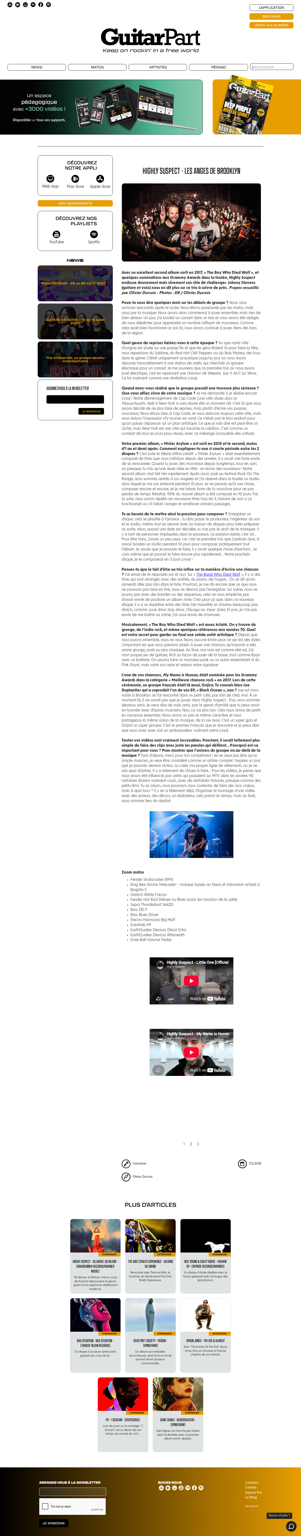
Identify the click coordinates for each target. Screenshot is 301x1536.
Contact (250, 1487)
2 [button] (191, 1144)
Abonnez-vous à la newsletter (67, 388)
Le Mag (251, 1497)
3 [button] (198, 1144)
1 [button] (184, 1144)
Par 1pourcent (251, 1506)
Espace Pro (253, 1492)
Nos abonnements (75, 203)
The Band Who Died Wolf (218, 575)
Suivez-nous (170, 1483)
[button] (194, 104)
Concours (251, 1483)
